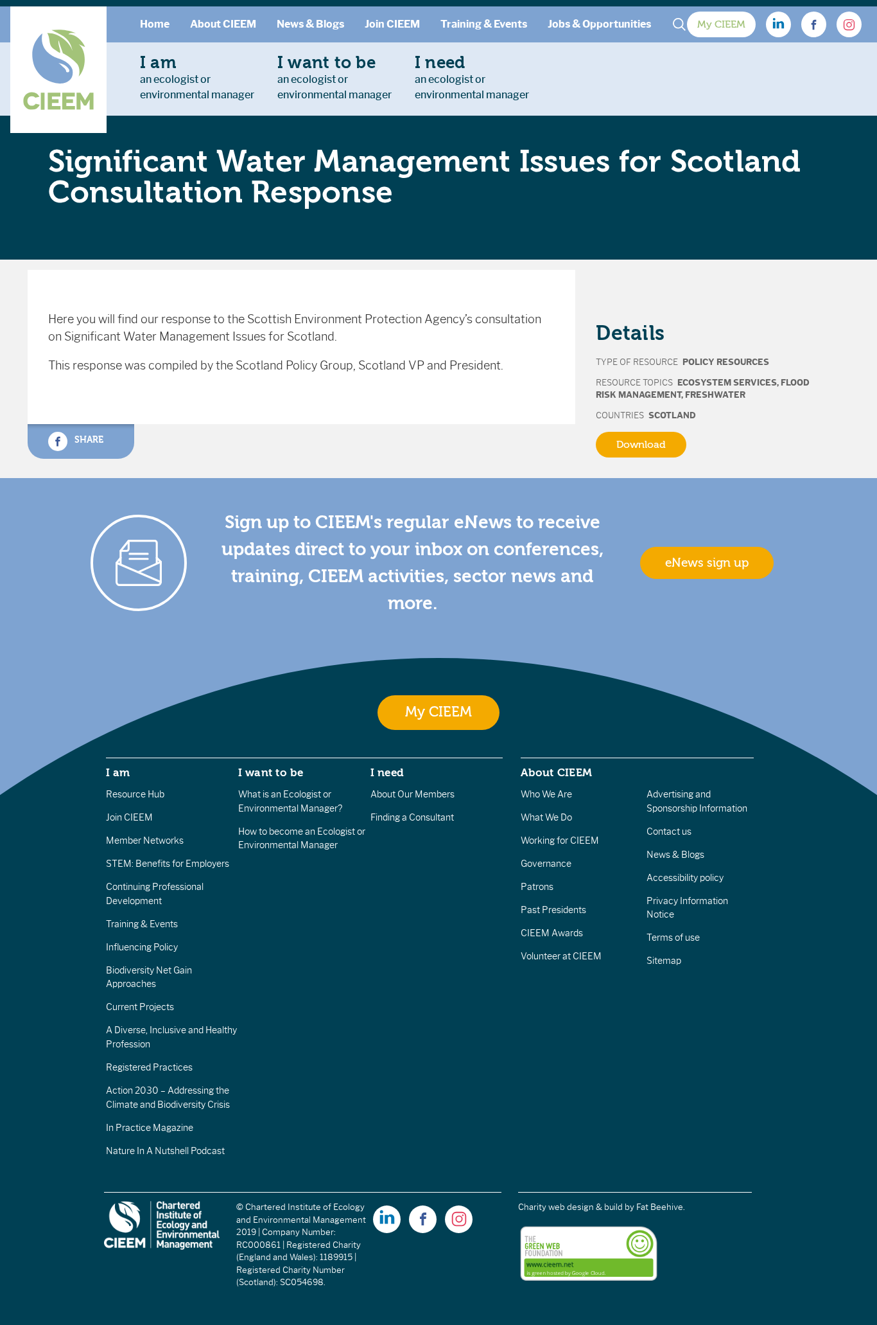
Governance (546, 863)
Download (641, 444)
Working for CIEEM (560, 840)
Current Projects (140, 1007)
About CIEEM (223, 24)
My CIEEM (721, 24)
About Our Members (412, 794)
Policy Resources (725, 362)
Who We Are (546, 794)
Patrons (537, 887)
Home (154, 24)
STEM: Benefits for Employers (167, 863)
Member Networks (145, 840)
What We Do (546, 817)
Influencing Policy (142, 947)
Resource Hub (135, 794)
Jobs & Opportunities (599, 24)
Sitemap (664, 960)
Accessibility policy (685, 878)
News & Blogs (310, 24)
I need (387, 772)
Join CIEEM (392, 24)
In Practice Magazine (149, 1128)
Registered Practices (149, 1067)
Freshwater (715, 395)
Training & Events (483, 24)
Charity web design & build (570, 1207)
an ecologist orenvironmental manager (197, 77)
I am (118, 772)
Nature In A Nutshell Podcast (165, 1151)
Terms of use (673, 937)
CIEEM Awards (552, 933)
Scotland (672, 415)
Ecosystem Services (727, 382)
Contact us (669, 831)
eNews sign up (707, 563)
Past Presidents (553, 910)
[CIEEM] (58, 69)
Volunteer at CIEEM (561, 956)
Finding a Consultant (412, 817)
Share (87, 439)
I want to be (271, 772)
